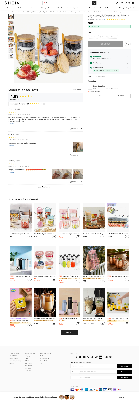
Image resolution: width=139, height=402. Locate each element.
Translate (11, 123)
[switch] (43, 104)
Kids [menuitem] (58, 8)
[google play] (110, 358)
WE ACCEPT (74, 386)
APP (106, 353)
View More (69, 332)
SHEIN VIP (28, 370)
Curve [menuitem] (63, 8)
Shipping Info (28, 356)
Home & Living (17, 12)
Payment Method (44, 358)
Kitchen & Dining (27, 12)
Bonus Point (43, 361)
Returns (27, 358)
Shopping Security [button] (98, 67)
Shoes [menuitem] (79, 8)
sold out (105, 44)
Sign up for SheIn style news (81, 362)
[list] (87, 357)
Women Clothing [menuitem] (41, 8)
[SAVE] (128, 44)
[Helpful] (71, 128)
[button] (129, 3)
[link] (121, 3)
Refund (27, 361)
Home (10, 12)
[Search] (94, 3)
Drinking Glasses (45, 12)
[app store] (106, 358)
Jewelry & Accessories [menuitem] (89, 8)
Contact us (43, 356)
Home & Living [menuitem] (119, 8)
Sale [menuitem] (32, 8)
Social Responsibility (15, 361)
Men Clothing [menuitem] (71, 8)
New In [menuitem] (27, 8)
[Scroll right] (133, 8)
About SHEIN (13, 356)
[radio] (93, 37)
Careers (11, 363)
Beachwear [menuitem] (51, 8)
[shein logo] (12, 3)
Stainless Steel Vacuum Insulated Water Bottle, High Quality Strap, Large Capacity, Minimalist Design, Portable (69, 318)
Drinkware (36, 12)
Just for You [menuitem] (19, 8)
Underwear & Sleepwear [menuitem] (105, 8)
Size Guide (28, 368)
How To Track (28, 365)
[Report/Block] (81, 128)
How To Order (28, 363)
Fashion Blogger (14, 358)
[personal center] (117, 3)
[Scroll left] (130, 8)
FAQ (41, 363)
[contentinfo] (101, 389)
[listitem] (20, 223)
